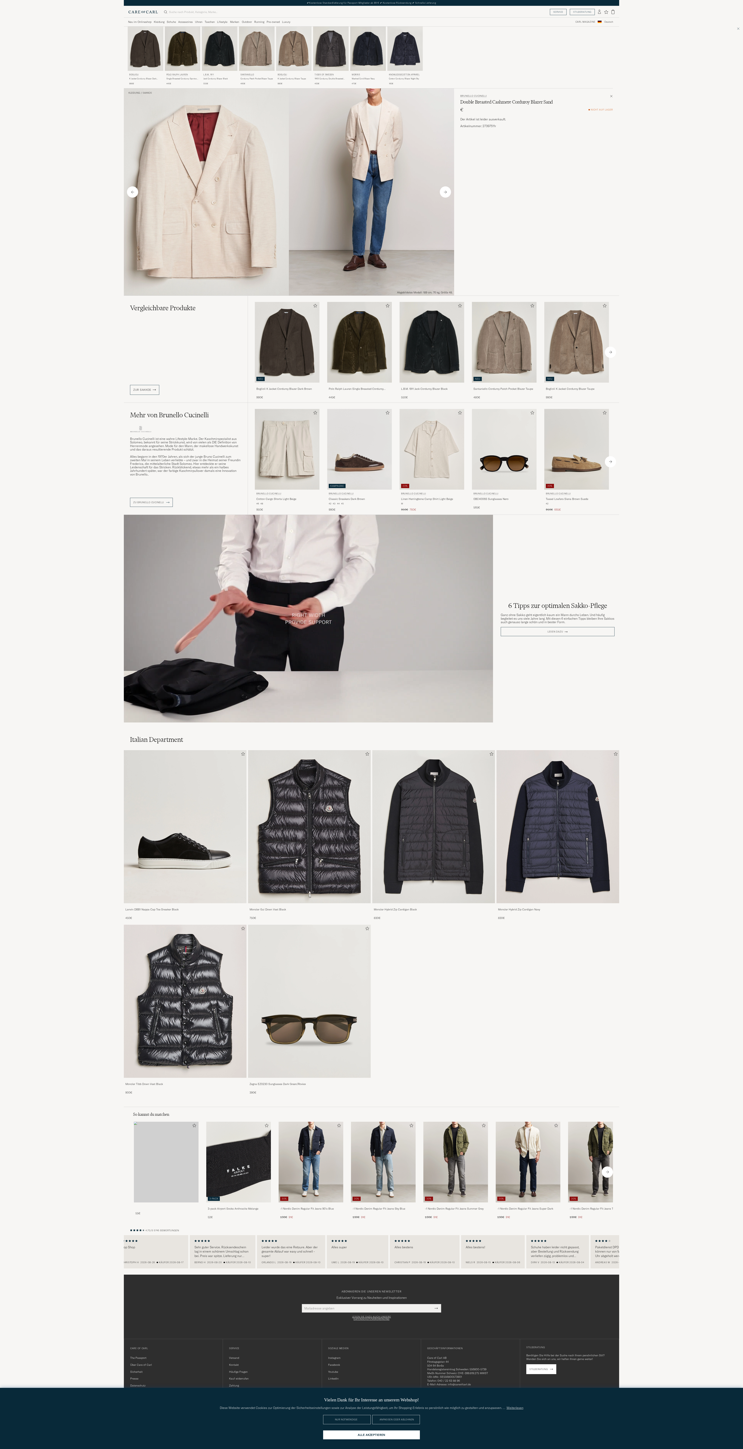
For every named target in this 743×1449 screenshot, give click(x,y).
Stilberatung (582, 11)
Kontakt (234, 1365)
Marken (234, 22)
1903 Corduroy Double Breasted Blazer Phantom (329, 78)
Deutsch (608, 22)
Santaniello (247, 74)
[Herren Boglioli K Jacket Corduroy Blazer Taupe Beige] (294, 49)
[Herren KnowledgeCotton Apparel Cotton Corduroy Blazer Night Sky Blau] (405, 49)
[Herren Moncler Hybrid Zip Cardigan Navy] (557, 826)
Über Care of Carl (141, 1365)
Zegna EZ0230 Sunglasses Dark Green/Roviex (278, 1084)
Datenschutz (138, 1385)
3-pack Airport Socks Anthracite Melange (233, 1208)
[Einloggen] (599, 12)
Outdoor (247, 22)
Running (259, 22)
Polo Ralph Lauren (177, 74)
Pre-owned (273, 22)
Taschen (210, 22)
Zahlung (234, 1385)
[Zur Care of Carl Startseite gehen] (143, 12)
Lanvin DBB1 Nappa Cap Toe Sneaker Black (152, 909)
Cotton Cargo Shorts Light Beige (276, 499)
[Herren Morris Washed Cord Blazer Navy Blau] (368, 49)
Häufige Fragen (238, 1372)
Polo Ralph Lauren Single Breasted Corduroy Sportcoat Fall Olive (356, 389)
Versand (234, 1358)
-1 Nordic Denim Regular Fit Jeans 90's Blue (307, 1208)
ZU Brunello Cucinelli (149, 502)
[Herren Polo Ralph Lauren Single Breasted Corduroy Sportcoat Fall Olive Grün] (182, 49)
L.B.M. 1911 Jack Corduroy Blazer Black (424, 389)
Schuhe (171, 22)
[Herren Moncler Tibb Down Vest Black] (185, 1001)
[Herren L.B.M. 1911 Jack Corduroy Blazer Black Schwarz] (219, 49)
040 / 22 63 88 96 (448, 1380)
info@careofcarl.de (459, 1384)
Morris (356, 74)
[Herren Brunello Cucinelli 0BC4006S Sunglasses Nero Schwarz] (504, 449)
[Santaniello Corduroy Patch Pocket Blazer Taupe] (504, 385)
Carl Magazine (585, 22)
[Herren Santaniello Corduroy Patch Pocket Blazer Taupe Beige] (257, 49)
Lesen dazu (555, 631)
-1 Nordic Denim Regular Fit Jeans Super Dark (525, 1208)
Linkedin (333, 1378)
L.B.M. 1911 (208, 74)
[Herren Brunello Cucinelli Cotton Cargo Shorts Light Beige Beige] (287, 449)
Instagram (334, 1358)
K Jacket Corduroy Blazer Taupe (292, 78)
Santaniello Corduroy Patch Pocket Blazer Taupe (503, 389)
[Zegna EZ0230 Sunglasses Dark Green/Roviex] (309, 1080)
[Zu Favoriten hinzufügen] (314, 306)
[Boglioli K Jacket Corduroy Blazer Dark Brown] (287, 385)
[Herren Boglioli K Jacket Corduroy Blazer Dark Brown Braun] (145, 49)
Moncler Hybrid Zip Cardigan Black (395, 909)
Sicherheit (136, 1372)
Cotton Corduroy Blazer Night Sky (404, 78)
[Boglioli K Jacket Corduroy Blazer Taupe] (576, 385)
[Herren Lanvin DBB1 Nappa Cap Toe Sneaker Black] (185, 826)
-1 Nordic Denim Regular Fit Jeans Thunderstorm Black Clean (599, 1209)
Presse (134, 1378)
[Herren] (166, 1162)
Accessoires (185, 22)
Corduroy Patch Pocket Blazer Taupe (257, 78)
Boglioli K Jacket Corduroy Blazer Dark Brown (284, 389)
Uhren (198, 22)
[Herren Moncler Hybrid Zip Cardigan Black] (433, 826)
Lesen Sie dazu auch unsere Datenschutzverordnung (371, 1318)
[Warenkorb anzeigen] (613, 12)
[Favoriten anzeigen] (606, 12)
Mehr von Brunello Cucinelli (169, 415)
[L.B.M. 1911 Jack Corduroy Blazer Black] (432, 385)
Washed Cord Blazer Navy (363, 78)
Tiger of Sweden (324, 74)
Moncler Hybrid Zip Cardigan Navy (519, 909)
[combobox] (609, 22)
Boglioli (134, 74)
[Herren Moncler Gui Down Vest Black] (309, 826)
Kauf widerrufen (239, 1378)
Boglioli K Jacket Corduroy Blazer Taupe (570, 389)
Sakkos (147, 93)
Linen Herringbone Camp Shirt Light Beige (427, 499)
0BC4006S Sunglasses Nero (490, 499)
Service (558, 11)
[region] (371, 1251)
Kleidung (159, 22)
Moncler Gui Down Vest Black (268, 909)
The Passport (138, 1358)
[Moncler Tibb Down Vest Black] (185, 1080)
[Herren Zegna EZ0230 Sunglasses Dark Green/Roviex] (309, 1001)
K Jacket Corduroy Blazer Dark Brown (142, 78)
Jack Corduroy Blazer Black (215, 78)
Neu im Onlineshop (140, 22)
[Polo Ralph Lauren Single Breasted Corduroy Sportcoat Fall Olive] (359, 385)
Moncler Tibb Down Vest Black (144, 1084)
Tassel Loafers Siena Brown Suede (567, 499)
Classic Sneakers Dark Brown (347, 499)
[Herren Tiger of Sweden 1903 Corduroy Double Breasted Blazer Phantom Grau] (331, 49)
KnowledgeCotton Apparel (404, 74)
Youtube (333, 1372)
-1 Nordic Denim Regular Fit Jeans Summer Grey (454, 1208)
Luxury (286, 22)
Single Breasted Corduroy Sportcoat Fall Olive (182, 78)
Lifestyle (222, 22)
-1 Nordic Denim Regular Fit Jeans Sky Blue (379, 1208)
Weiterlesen (515, 1408)
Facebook (334, 1365)
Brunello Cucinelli (473, 96)
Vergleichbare (163, 308)
